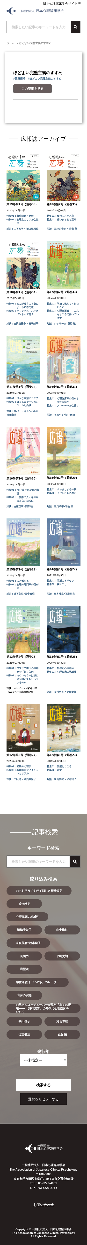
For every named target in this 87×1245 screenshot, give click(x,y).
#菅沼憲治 (19, 78)
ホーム (10, 43)
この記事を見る (33, 88)
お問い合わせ (43, 1205)
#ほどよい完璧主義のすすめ (44, 78)
